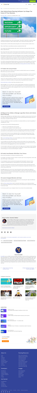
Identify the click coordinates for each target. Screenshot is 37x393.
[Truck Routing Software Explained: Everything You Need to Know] (3, 310)
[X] (8, 232)
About (2, 356)
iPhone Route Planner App (22, 365)
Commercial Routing (11, 309)
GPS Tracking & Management (12, 237)
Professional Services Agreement (24, 390)
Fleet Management (10, 314)
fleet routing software (8, 183)
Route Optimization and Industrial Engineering (15, 331)
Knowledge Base (3, 381)
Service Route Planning (22, 358)
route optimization (31, 240)
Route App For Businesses (22, 362)
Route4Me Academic (4, 361)
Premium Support (4, 362)
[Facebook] (2, 232)
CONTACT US (32, 1)
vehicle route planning (7, 240)
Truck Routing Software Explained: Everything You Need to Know (18, 310)
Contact (29, 4)
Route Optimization (11, 319)
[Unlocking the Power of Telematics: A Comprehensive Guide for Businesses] (3, 326)
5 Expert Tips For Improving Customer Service (8, 268)
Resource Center (21, 374)
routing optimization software (20, 240)
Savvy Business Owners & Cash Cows (24, 237)
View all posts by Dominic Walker (8, 227)
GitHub (2, 375)
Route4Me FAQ (3, 385)
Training (2, 382)
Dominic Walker (4, 15)
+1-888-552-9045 (24, 1)
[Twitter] (9, 391)
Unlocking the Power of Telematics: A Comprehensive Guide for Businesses (19, 325)
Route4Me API (3, 370)
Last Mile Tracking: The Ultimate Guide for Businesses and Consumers (19, 315)
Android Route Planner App (22, 366)
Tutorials (2, 376)
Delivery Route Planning (22, 357)
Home (2, 355)
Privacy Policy (14, 390)
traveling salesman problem (25, 63)
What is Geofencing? (16, 297)
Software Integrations (4, 373)
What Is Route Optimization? (22, 355)
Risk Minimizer (3, 238)
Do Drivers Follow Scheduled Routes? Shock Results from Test (30, 298)
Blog (1, 8)
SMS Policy (18, 390)
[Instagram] (5, 391)
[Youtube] (3, 391)
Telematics (9, 325)
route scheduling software (7, 137)
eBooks (19, 376)
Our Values (3, 358)
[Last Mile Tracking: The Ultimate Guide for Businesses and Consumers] (3, 315)
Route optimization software (6, 82)
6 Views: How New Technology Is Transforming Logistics (28, 268)
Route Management (21, 360)
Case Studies (3, 383)
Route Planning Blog (21, 370)
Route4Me (2, 256)
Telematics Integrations (5, 374)
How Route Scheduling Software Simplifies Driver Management (30, 287)
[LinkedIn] (5, 232)
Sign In (34, 4)
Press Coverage (20, 375)
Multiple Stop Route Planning (23, 356)
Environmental (3, 360)
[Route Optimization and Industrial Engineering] (3, 331)
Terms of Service (10, 390)
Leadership (3, 357)
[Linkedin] (1, 391)
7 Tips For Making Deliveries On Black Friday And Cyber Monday (18, 287)
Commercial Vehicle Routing (22, 361)
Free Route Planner (4, 386)
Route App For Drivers (21, 363)
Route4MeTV (20, 373)
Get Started (6, 106)
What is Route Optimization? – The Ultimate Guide (15, 320)
